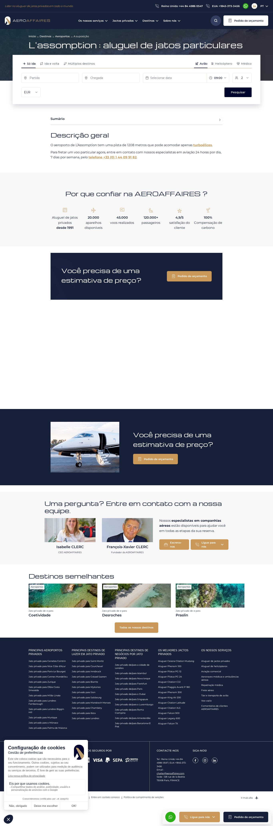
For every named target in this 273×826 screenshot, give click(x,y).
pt (262, 6)
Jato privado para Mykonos (86, 687)
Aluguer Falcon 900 (168, 713)
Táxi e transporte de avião (214, 695)
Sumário (58, 119)
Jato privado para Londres (85, 718)
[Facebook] (195, 760)
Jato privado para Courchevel (87, 666)
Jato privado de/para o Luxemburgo (134, 704)
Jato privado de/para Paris (128, 688)
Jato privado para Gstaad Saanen (89, 676)
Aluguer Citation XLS (169, 707)
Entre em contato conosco (105, 797)
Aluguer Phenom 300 (170, 692)
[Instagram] (205, 760)
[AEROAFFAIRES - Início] (27, 20)
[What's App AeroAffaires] (245, 6)
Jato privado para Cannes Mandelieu (48, 676)
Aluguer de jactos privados (215, 661)
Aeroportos (62, 36)
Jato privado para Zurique (42, 681)
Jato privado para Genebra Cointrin (47, 661)
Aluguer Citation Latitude (171, 702)
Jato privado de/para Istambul (130, 673)
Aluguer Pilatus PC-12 (169, 671)
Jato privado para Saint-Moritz (88, 661)
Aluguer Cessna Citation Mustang (176, 661)
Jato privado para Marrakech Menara (91, 702)
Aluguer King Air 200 (169, 697)
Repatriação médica (212, 685)
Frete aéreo (207, 690)
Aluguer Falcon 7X (168, 723)
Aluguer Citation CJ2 (169, 681)
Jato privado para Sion (83, 692)
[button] (245, 20)
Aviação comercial (211, 671)
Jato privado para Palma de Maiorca (48, 728)
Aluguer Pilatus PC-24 (170, 676)
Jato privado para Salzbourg (87, 697)
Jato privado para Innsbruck (86, 671)
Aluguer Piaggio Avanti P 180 (174, 687)
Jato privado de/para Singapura (131, 699)
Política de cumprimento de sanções (143, 797)
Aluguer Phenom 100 (169, 666)
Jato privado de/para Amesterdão (132, 718)
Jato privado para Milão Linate (45, 695)
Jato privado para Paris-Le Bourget (47, 671)
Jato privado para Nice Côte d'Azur (47, 666)
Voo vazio (206, 700)
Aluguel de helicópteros (214, 666)
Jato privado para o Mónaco (43, 722)
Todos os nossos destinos (136, 627)
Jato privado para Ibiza (84, 713)
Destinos (45, 36)
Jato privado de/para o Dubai (130, 694)
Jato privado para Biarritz (85, 681)
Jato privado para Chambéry (87, 707)
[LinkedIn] (254, 6)
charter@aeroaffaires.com (170, 773)
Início (32, 36)
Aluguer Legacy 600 (169, 718)
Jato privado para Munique (43, 717)
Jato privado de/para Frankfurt (131, 683)
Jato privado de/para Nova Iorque (132, 678)
